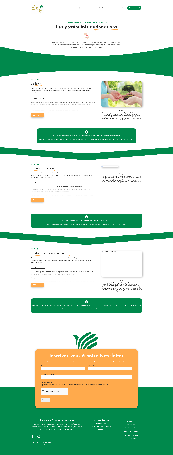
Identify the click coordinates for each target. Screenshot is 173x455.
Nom (42, 366)
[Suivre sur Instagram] (38, 436)
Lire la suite (37, 115)
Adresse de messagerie (49, 374)
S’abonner (45, 400)
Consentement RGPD (48, 383)
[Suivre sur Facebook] (32, 436)
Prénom (91, 366)
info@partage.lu (130, 427)
